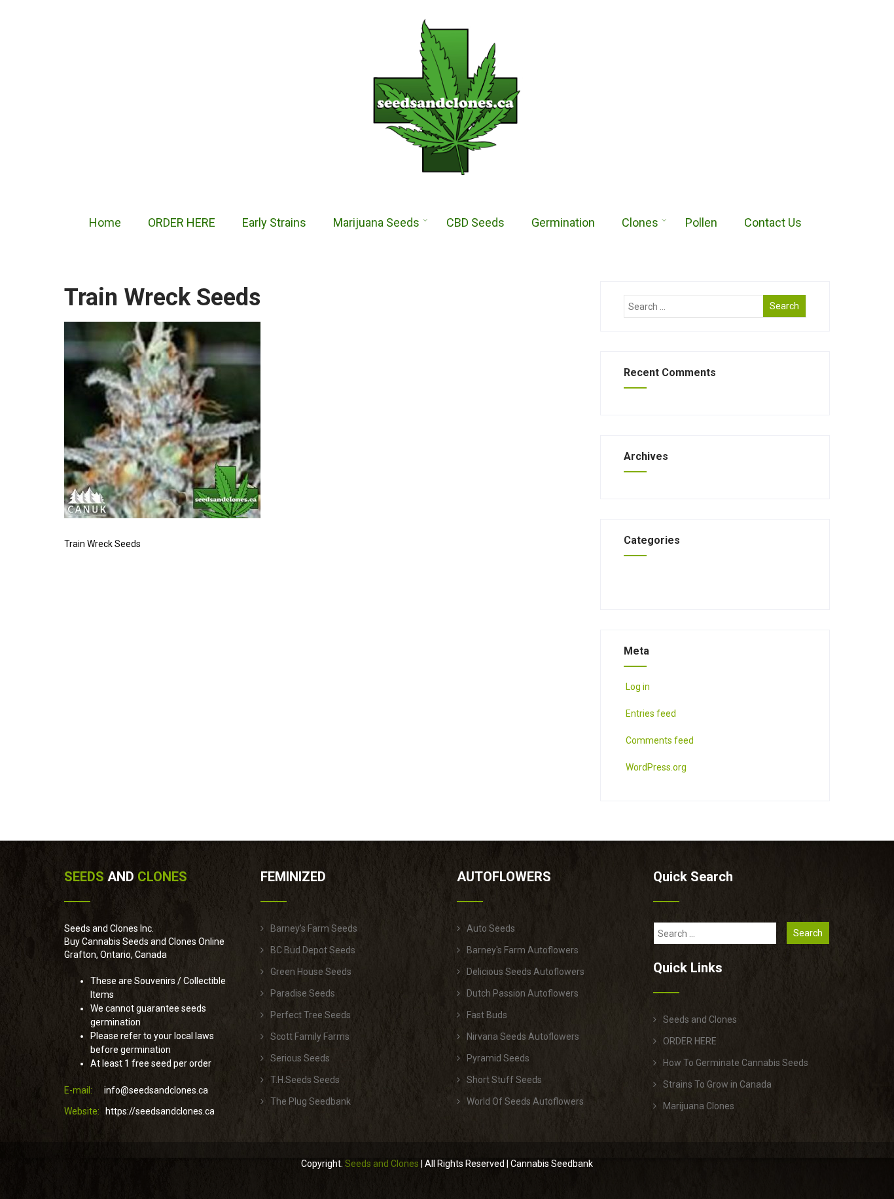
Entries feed (651, 713)
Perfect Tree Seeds (310, 1015)
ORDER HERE (181, 222)
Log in (638, 686)
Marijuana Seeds (376, 222)
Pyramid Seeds (498, 1058)
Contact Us (773, 222)
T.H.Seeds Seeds (305, 1080)
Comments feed (660, 740)
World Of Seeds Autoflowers (525, 1101)
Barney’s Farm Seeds (313, 928)
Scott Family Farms (309, 1036)
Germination (563, 222)
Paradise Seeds (302, 993)
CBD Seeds (475, 222)
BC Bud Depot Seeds (312, 950)
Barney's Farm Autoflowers (523, 950)
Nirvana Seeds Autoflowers (523, 1036)
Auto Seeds (491, 928)
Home (105, 222)
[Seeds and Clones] (447, 183)
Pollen (701, 222)
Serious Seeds (300, 1058)
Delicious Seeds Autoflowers (525, 971)
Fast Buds (487, 1015)
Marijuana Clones (698, 1106)
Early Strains (274, 222)
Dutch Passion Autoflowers (523, 993)
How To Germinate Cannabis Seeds (735, 1062)
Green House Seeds (310, 971)
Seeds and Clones (700, 1019)
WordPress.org (656, 767)
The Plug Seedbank (310, 1101)
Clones (640, 222)
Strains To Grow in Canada (717, 1084)
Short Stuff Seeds (504, 1080)
